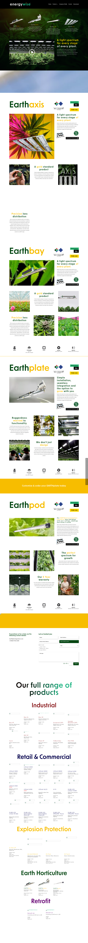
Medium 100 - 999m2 (44, 648)
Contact (70, 4)
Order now (74, 109)
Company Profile (63, 4)
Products (55, 4)
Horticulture (74, 102)
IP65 (76, 105)
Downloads (76, 4)
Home (50, 4)
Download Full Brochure (71, 138)
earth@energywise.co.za (16, 639)
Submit (76, 663)
